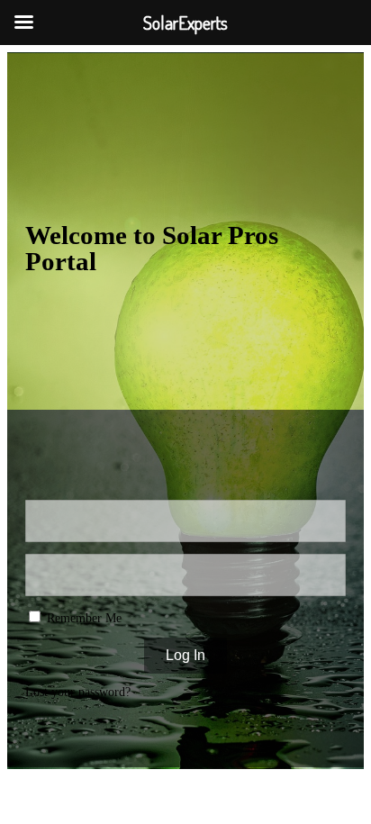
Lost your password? (78, 692)
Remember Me (82, 618)
